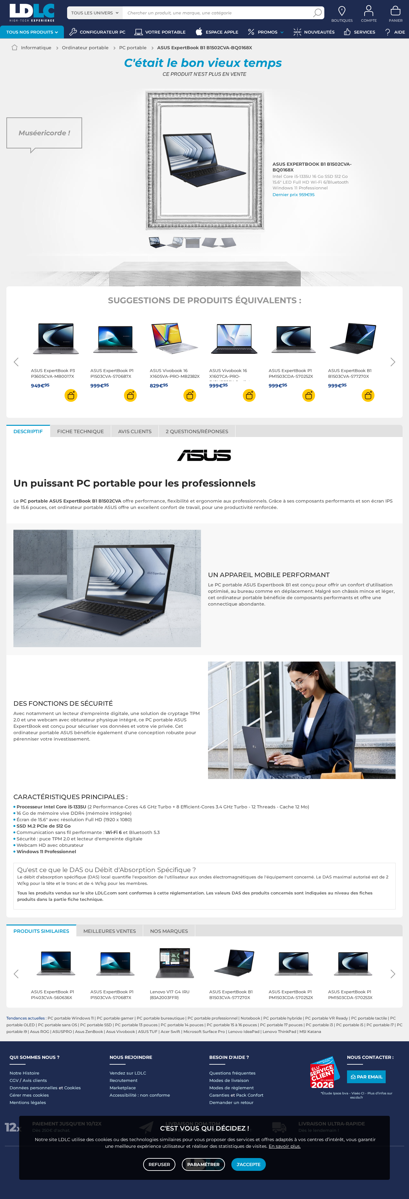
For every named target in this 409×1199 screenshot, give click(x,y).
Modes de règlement (231, 1087)
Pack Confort (249, 1095)
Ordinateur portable (85, 48)
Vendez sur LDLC (128, 1073)
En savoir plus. (285, 1146)
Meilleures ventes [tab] (109, 931)
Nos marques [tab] (169, 931)
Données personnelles (34, 1087)
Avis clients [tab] (134, 431)
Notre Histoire (24, 1073)
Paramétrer (203, 1164)
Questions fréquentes (232, 1073)
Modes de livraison (229, 1080)
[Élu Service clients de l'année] (325, 1086)
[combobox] (95, 12)
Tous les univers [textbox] (92, 12)
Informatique (36, 48)
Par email (369, 1077)
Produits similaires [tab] (41, 931)
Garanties (219, 1095)
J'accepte (248, 1164)
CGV (14, 1080)
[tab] (197, 431)
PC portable (133, 48)
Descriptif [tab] (28, 431)
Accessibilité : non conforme (140, 1095)
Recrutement (123, 1080)
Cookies (72, 1087)
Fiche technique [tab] (80, 431)
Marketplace (123, 1087)
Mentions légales (28, 1102)
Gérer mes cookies (29, 1095)
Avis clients (35, 1080)
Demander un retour (231, 1102)
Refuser (159, 1164)
